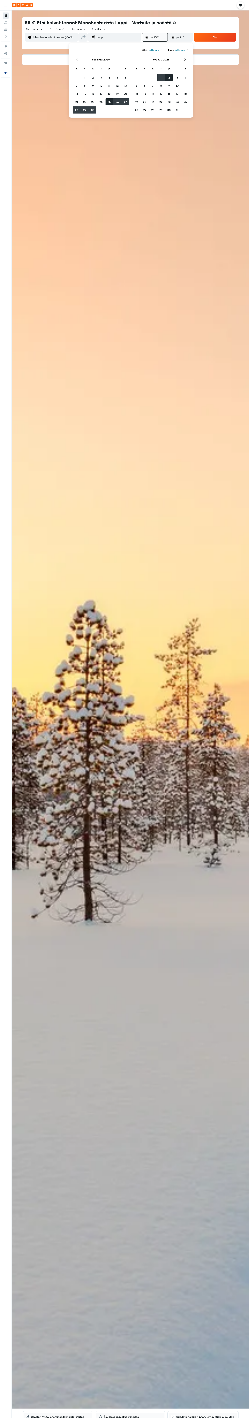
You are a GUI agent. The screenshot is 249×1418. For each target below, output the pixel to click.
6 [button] (125, 77)
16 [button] (93, 93)
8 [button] (85, 85)
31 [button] (177, 110)
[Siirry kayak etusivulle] (22, 5)
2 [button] (93, 77)
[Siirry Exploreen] (5, 46)
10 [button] (101, 85)
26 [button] (117, 102)
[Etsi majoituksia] (5, 22)
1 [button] (84, 77)
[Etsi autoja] (5, 29)
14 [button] (76, 93)
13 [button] (125, 85)
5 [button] (117, 77)
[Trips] (5, 63)
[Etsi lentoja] (5, 15)
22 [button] (84, 102)
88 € (30, 23)
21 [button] (76, 102)
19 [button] (117, 93)
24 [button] (100, 102)
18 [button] (109, 93)
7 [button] (76, 85)
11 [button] (109, 85)
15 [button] (85, 93)
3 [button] (101, 77)
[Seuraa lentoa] (5, 53)
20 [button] (125, 93)
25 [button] (109, 102)
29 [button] (84, 110)
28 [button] (76, 110)
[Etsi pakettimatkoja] (5, 36)
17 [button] (101, 93)
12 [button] (117, 85)
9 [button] (93, 85)
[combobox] (34, 29)
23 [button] (92, 102)
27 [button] (125, 102)
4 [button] (109, 77)
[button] (5, 5)
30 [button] (93, 110)
